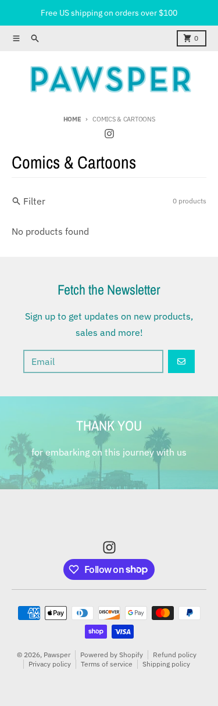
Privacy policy (49, 664)
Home (72, 119)
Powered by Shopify (111, 654)
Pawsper (57, 654)
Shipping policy (166, 664)
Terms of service (107, 664)
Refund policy (174, 654)
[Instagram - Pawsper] (109, 133)
